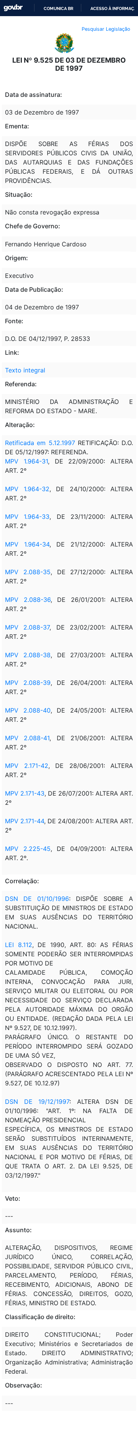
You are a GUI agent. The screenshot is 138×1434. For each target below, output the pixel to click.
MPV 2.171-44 (24, 821)
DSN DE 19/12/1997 (37, 1101)
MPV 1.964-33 (27, 516)
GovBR (13, 8)
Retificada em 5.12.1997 (40, 443)
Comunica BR (58, 8)
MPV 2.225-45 (28, 848)
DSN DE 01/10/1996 (37, 898)
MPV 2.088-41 (27, 738)
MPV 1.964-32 (27, 489)
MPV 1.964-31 (26, 461)
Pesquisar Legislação (106, 29)
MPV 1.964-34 (27, 544)
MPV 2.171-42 (26, 765)
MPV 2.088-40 (28, 710)
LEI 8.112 (18, 945)
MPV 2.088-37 (27, 627)
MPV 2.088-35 (28, 572)
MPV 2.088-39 (28, 682)
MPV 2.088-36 (28, 599)
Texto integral (25, 370)
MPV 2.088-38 (28, 655)
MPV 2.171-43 (24, 793)
